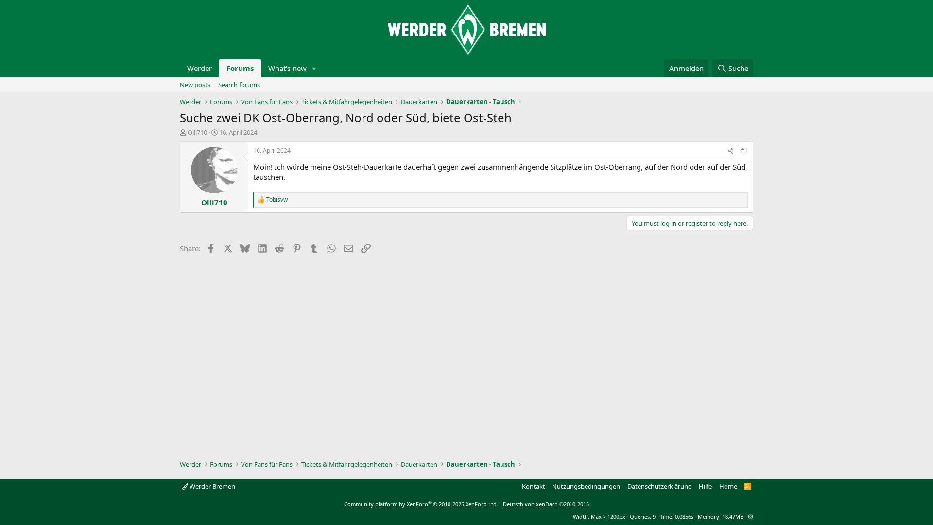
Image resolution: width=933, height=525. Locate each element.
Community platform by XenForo (421, 504)
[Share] (731, 151)
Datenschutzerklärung (659, 486)
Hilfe (705, 486)
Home (728, 486)
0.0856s (684, 516)
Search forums (239, 84)
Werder (199, 68)
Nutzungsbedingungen (586, 486)
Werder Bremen (211, 486)
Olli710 (197, 132)
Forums (240, 68)
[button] (314, 68)
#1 (744, 150)
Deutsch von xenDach (546, 504)
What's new (287, 68)
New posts (195, 84)
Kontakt (533, 486)
